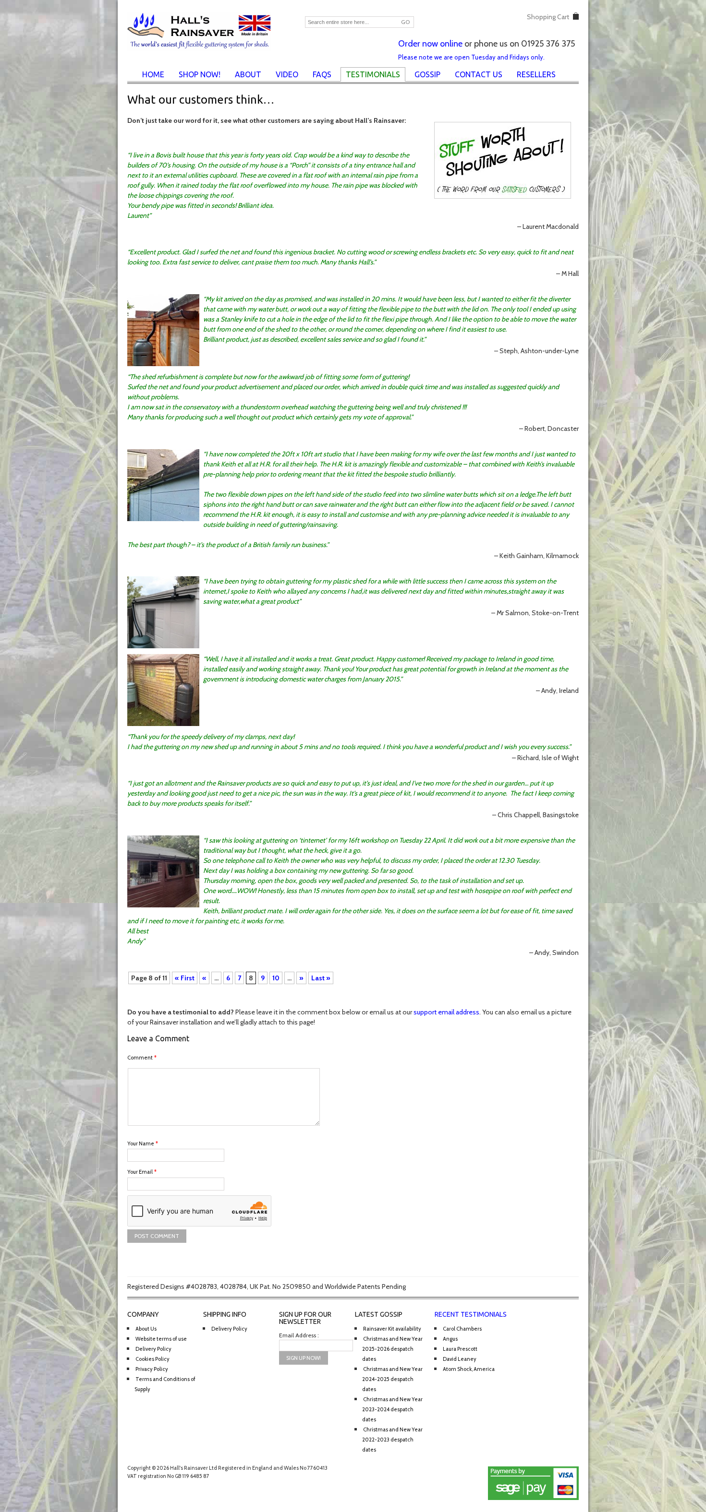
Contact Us (478, 74)
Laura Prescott (460, 1348)
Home (153, 74)
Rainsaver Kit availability (392, 1328)
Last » (320, 978)
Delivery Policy (153, 1348)
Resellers (536, 74)
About (248, 74)
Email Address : (299, 1335)
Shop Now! (199, 74)
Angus (450, 1338)
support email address (446, 1012)
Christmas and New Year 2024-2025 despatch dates (392, 1379)
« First (185, 978)
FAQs (322, 74)
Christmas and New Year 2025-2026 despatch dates (392, 1348)
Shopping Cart (548, 16)
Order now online (430, 43)
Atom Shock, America (469, 1369)
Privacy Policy (151, 1369)
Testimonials (373, 74)
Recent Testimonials (471, 1314)
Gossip (427, 74)
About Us (146, 1328)
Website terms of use (161, 1338)
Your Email (142, 1171)
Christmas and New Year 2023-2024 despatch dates (392, 1409)
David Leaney (459, 1359)
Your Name (142, 1143)
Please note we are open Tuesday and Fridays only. (471, 57)
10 (276, 978)
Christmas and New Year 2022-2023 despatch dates (392, 1439)
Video (287, 74)
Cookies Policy (152, 1359)
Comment (142, 1057)
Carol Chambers (462, 1328)
